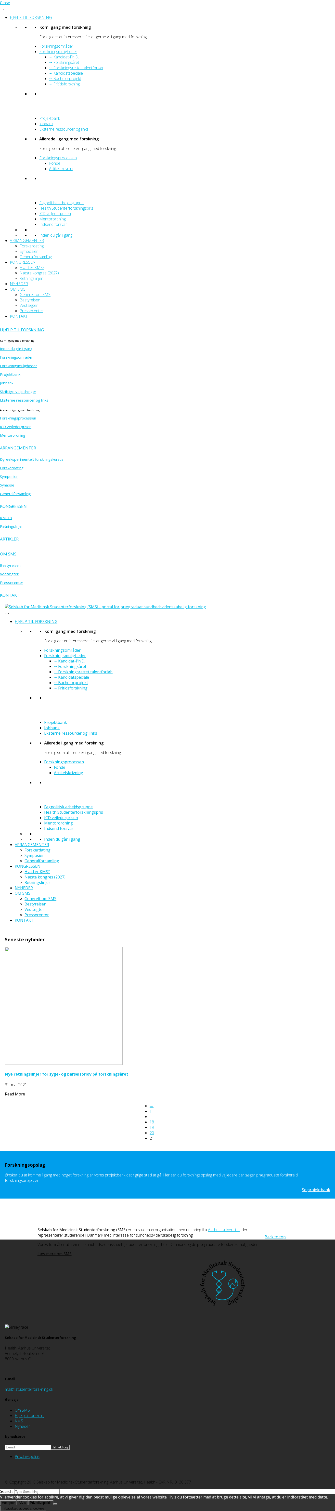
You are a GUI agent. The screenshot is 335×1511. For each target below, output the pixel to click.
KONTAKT (19, 316)
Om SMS (22, 1410)
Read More (15, 1094)
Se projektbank (316, 1189)
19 (152, 1127)
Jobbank (46, 123)
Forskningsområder (56, 46)
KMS (19, 1421)
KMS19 (6, 517)
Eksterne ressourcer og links (64, 129)
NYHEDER (19, 283)
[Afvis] (55, 1504)
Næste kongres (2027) (39, 273)
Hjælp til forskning (30, 1415)
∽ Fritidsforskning (64, 84)
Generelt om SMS (35, 294)
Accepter (8, 1503)
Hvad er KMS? (32, 267)
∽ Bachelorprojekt (65, 78)
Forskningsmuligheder (58, 51)
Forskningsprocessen (58, 158)
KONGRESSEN (23, 262)
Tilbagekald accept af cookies (23, 1508)
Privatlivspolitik (27, 1456)
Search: (7, 1491)
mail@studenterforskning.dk (29, 1389)
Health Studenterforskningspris (66, 208)
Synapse (7, 485)
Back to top (275, 1237)
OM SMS (18, 289)
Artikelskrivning (61, 168)
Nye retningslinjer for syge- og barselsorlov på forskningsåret (66, 1074)
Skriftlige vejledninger (18, 391)
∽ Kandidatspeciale (66, 73)
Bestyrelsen (30, 300)
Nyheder (22, 1426)
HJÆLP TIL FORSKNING (31, 17)
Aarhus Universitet (224, 1229)
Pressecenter (31, 310)
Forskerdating (32, 246)
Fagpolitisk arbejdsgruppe (61, 202)
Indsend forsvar (53, 224)
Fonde (54, 163)
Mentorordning (52, 219)
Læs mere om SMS (55, 1253)
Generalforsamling (36, 256)
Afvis (22, 1503)
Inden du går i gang (55, 235)
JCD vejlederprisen (55, 213)
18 (152, 1122)
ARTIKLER (9, 539)
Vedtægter (29, 305)
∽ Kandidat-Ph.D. (64, 57)
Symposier (29, 251)
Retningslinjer (31, 278)
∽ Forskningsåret (64, 62)
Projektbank (49, 118)
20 (152, 1132)
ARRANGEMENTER (27, 240)
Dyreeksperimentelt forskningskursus (32, 459)
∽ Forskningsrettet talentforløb (76, 67)
